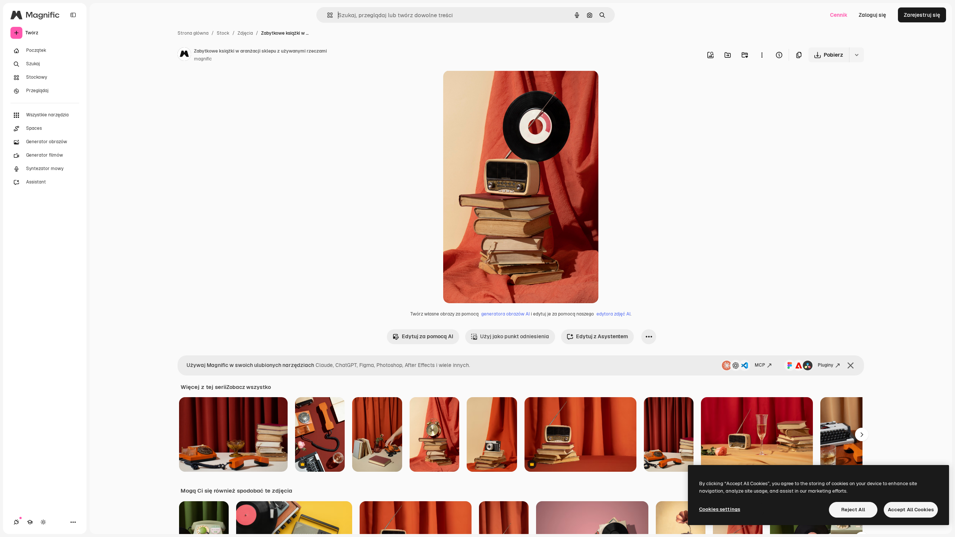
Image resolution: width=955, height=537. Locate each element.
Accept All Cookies (911, 509)
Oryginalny (494, 84)
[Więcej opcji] (761, 54)
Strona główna (193, 33)
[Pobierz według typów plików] (856, 54)
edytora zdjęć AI (613, 314)
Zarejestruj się (922, 15)
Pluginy (825, 365)
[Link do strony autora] (184, 55)
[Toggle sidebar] (73, 15)
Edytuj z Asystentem (602, 336)
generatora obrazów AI (505, 314)
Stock (223, 33)
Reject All (853, 509)
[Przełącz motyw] (43, 522)
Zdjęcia (245, 33)
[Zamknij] (850, 365)
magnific (203, 59)
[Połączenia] (16, 522)
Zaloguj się (872, 15)
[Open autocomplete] (327, 15)
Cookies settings (719, 509)
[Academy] (30, 522)
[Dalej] (861, 434)
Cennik (839, 15)
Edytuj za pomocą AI (427, 336)
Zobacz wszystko (248, 387)
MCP (760, 365)
